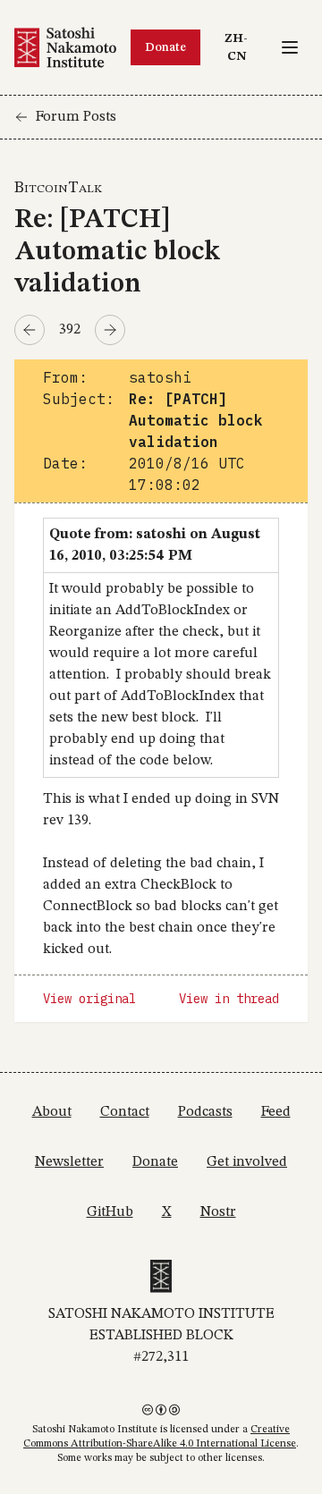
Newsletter (69, 1162)
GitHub (110, 1212)
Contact (124, 1112)
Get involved (247, 1162)
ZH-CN (241, 47)
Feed (276, 1112)
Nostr (218, 1212)
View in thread (229, 999)
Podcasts (205, 1112)
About (52, 1112)
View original (89, 999)
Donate (165, 47)
